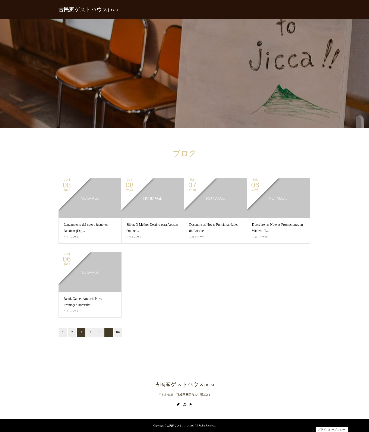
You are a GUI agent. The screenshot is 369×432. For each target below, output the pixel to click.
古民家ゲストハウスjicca (88, 9)
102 (118, 332)
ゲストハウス (71, 237)
